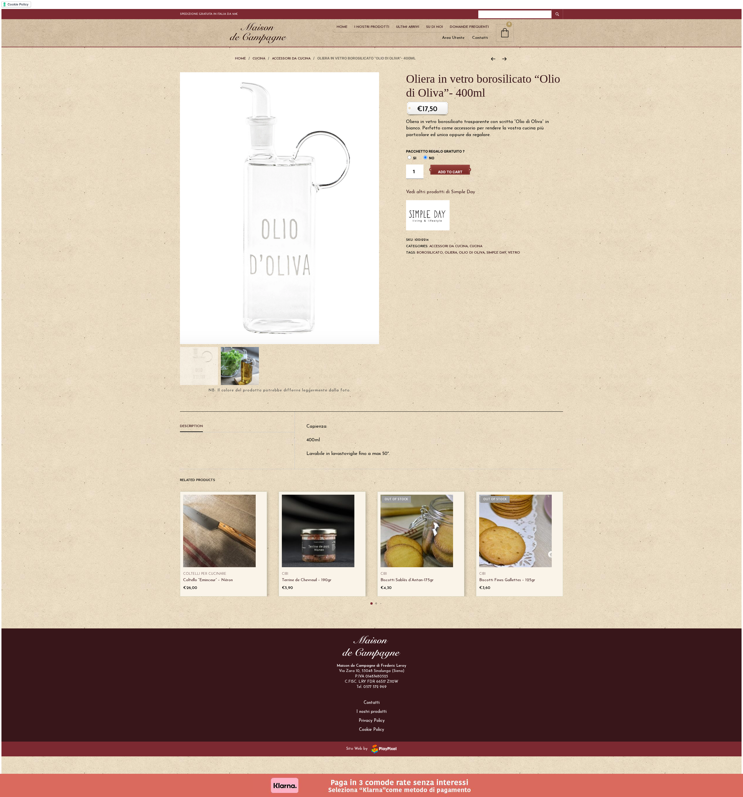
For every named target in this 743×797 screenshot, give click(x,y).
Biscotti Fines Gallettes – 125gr (507, 580)
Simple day (496, 252)
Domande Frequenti (469, 27)
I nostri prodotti (371, 712)
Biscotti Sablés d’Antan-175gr (407, 580)
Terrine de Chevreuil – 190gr (306, 580)
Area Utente (453, 38)
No (431, 158)
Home (342, 27)
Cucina (259, 58)
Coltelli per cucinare (204, 574)
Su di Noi (434, 27)
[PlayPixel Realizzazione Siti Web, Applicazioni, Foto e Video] (383, 749)
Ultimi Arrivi (407, 27)
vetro (514, 252)
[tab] (237, 426)
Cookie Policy (371, 730)
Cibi (285, 574)
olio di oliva (472, 252)
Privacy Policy (372, 721)
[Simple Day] (428, 215)
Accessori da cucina (291, 58)
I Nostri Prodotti (371, 27)
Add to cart (450, 172)
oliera (451, 252)
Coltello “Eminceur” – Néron (208, 580)
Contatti (480, 38)
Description (191, 426)
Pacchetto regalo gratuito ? (435, 151)
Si (414, 158)
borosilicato (430, 252)
